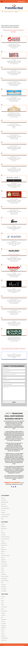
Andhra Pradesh (4, 576)
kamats (14, 273)
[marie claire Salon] (14, 252)
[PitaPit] (14, 319)
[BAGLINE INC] (14, 179)
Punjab (2, 541)
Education (14, 48)
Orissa (2, 570)
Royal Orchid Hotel (14, 124)
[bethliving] (14, 165)
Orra (14, 353)
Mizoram (3, 551)
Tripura (2, 553)
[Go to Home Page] (2, 11)
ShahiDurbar (14, 97)
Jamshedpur (4, 607)
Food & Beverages (14, 63)
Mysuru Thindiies (14, 199)
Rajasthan (3, 526)
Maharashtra (4, 528)
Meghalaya (3, 549)
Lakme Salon (14, 70)
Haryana (3, 532)
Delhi (2, 617)
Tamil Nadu (3, 586)
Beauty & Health (14, 74)
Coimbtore (3, 623)
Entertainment (4, 506)
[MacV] (14, 284)
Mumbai (3, 596)
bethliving (14, 167)
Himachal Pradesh (5, 537)
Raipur (2, 609)
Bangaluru (3, 625)
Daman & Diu (4, 564)
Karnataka (3, 574)
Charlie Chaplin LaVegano (14, 337)
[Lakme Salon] (14, 68)
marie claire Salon (14, 257)
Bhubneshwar (4, 611)
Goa (2, 530)
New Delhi (3, 534)
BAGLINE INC (14, 183)
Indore (2, 600)
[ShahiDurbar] (14, 92)
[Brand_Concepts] (14, 143)
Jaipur (2, 602)
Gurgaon (3, 613)
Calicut (2, 631)
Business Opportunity (9, 11)
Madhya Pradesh (5, 580)
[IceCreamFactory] (14, 297)
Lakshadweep (4, 566)
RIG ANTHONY (14, 241)
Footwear (3, 510)
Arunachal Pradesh (5, 555)
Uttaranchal (3, 543)
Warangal (3, 636)
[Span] (14, 221)
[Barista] (14, 55)
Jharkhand (3, 584)
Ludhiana (3, 615)
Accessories (14, 149)
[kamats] (14, 268)
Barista (14, 59)
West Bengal (4, 561)
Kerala (2, 572)
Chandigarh (3, 591)
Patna (2, 604)
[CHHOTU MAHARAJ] (14, 132)
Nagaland (3, 559)
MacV (14, 288)
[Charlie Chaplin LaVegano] (14, 332)
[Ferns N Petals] (14, 308)
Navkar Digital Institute (14, 44)
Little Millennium (14, 157)
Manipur (3, 557)
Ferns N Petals (14, 310)
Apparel (14, 229)
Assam (2, 547)
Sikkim (2, 568)
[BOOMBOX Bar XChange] (14, 108)
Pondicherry (3, 588)
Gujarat (2, 524)
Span (14, 225)
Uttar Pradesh (4, 545)
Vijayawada (3, 640)
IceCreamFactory (14, 299)
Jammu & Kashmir (5, 539)
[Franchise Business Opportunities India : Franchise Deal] (14, 7)
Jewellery (14, 357)
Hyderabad (3, 619)
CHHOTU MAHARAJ (14, 135)
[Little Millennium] (14, 154)
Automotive (3, 500)
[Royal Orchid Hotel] (14, 121)
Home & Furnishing (14, 171)
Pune (2, 598)
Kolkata (2, 629)
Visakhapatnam (4, 638)
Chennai (3, 621)
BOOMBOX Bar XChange (14, 113)
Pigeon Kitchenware (14, 210)
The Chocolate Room (14, 81)
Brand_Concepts (14, 146)
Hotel (14, 127)
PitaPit (14, 321)
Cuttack (3, 634)
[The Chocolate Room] (14, 79)
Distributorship (4, 516)
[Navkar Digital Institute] (14, 39)
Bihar (2, 582)
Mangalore (3, 627)
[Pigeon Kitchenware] (14, 207)
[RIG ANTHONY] (14, 237)
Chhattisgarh (4, 578)
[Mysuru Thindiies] (14, 194)
